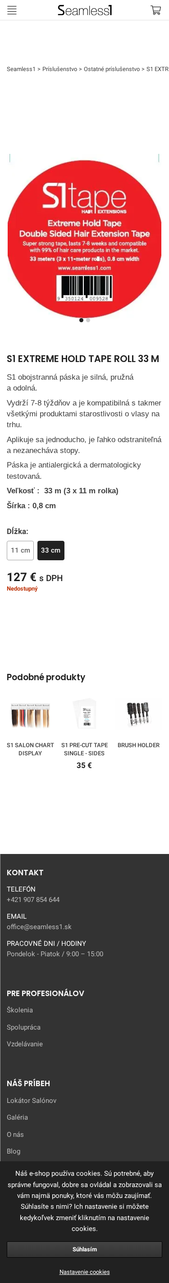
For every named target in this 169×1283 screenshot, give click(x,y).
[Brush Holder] (138, 715)
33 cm (50, 550)
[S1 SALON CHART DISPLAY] (30, 715)
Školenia (20, 1010)
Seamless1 (37, 8)
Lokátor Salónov (31, 1101)
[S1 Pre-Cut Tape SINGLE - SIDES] (84, 715)
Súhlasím (85, 1249)
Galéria (17, 1117)
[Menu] (11, 10)
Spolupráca (24, 1027)
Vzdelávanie (25, 1044)
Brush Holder (139, 745)
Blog (13, 1151)
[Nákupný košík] (155, 10)
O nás (15, 1134)
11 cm (20, 550)
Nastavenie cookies (84, 1272)
